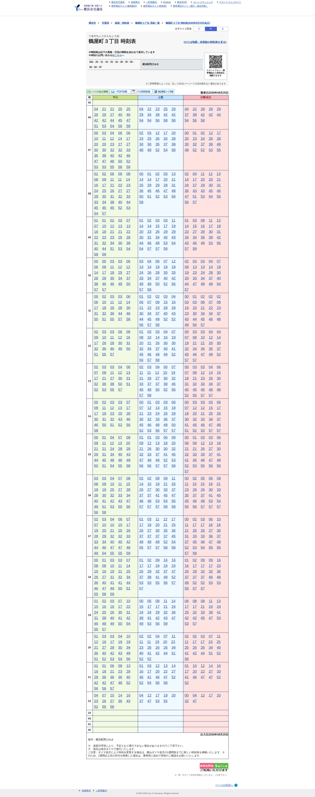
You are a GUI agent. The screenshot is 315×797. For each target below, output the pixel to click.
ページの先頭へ (224, 785)
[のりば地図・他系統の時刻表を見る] (205, 42)
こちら (118, 55)
